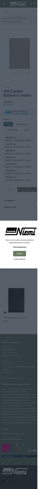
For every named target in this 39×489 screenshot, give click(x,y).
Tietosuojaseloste (19, 247)
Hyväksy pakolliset (19, 259)
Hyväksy (19, 253)
